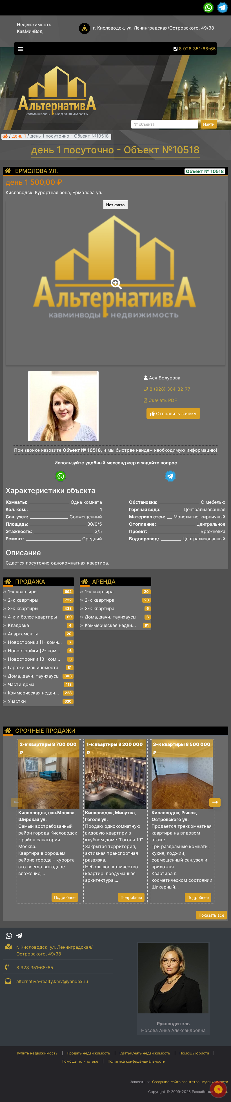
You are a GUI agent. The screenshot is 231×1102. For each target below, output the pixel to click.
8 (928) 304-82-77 (169, 389)
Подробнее (64, 897)
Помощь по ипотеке (80, 1061)
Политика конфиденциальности (136, 1061)
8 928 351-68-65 (197, 48)
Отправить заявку (175, 413)
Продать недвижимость (88, 1053)
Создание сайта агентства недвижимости (190, 1081)
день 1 (19, 136)
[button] (115, 279)
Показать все (211, 915)
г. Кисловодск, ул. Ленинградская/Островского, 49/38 (153, 28)
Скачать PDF (162, 400)
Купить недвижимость (37, 1053)
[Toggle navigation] (19, 48)
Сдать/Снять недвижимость (144, 1053)
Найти (208, 124)
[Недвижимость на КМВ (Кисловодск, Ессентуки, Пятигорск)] (5, 136)
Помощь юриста (194, 1053)
